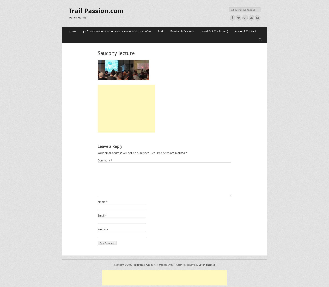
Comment (105, 160)
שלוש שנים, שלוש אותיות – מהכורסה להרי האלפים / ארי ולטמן (117, 31)
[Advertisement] (126, 109)
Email (102, 215)
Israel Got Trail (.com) (214, 31)
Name (103, 202)
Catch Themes (207, 264)
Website (103, 229)
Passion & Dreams (182, 31)
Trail (160, 31)
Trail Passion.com (96, 11)
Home (72, 31)
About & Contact (245, 31)
